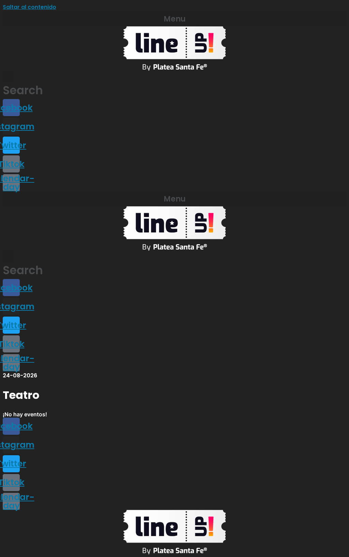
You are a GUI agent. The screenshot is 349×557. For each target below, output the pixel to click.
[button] (174, 18)
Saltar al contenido (29, 7)
